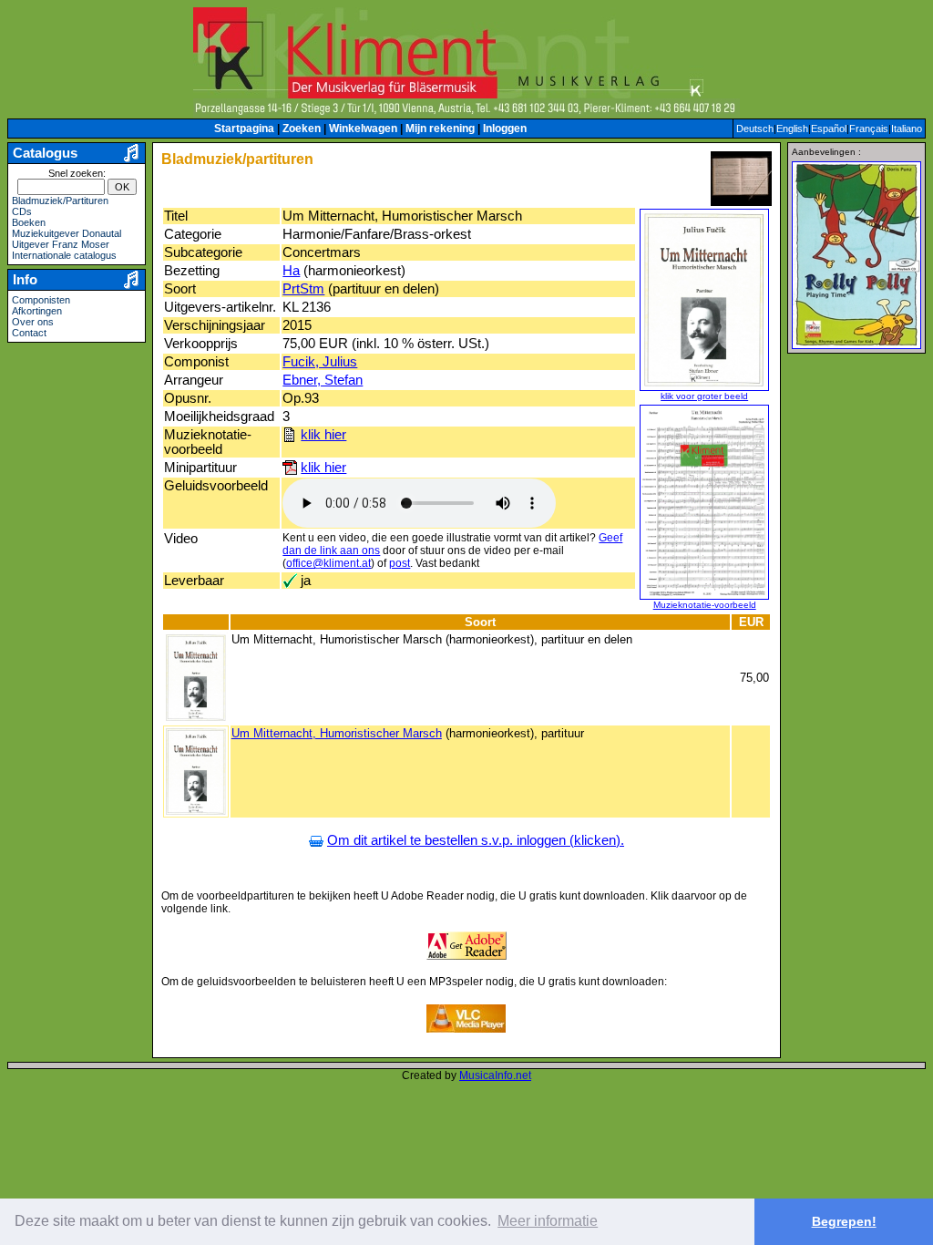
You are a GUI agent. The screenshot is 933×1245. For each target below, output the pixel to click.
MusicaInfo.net (495, 1075)
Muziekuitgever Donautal (66, 233)
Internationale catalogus (64, 255)
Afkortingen (37, 310)
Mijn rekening (440, 128)
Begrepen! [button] (844, 1221)
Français (868, 128)
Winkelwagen (363, 128)
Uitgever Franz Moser (60, 244)
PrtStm (303, 289)
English (792, 128)
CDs (22, 211)
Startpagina (244, 128)
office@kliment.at (328, 563)
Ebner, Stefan (322, 380)
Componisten (41, 299)
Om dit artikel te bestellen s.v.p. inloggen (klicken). (475, 840)
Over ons (33, 321)
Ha (291, 270)
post (399, 563)
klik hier (323, 434)
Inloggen (505, 128)
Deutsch (755, 128)
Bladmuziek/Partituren (60, 200)
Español (828, 128)
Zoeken (301, 128)
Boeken (29, 222)
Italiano (906, 128)
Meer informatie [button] (547, 1221)
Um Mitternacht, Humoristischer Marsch (336, 733)
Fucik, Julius (319, 362)
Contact (29, 332)
